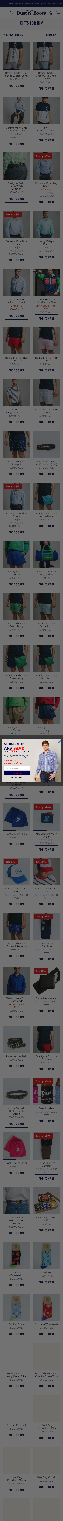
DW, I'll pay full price (16, 778)
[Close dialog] (59, 741)
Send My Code (17, 773)
